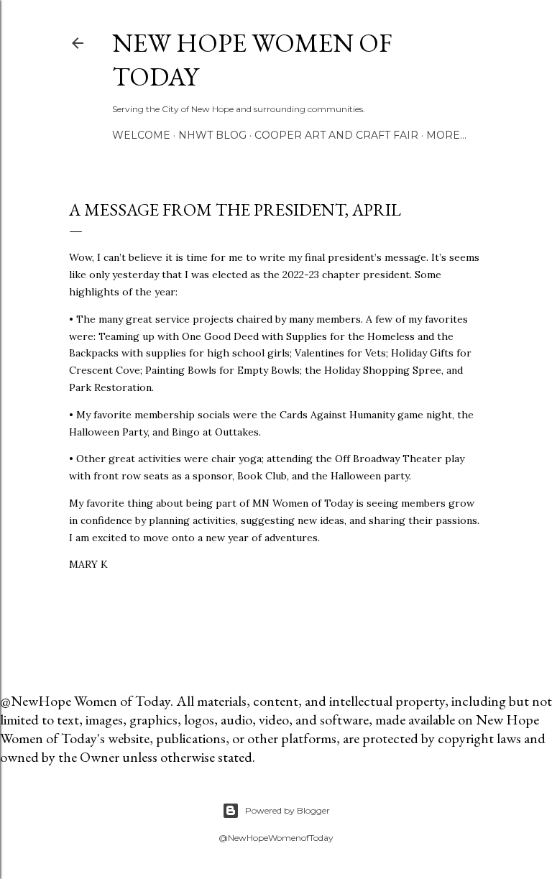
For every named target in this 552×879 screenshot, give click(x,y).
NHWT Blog (212, 135)
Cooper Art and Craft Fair (336, 135)
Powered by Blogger (287, 810)
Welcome (141, 135)
